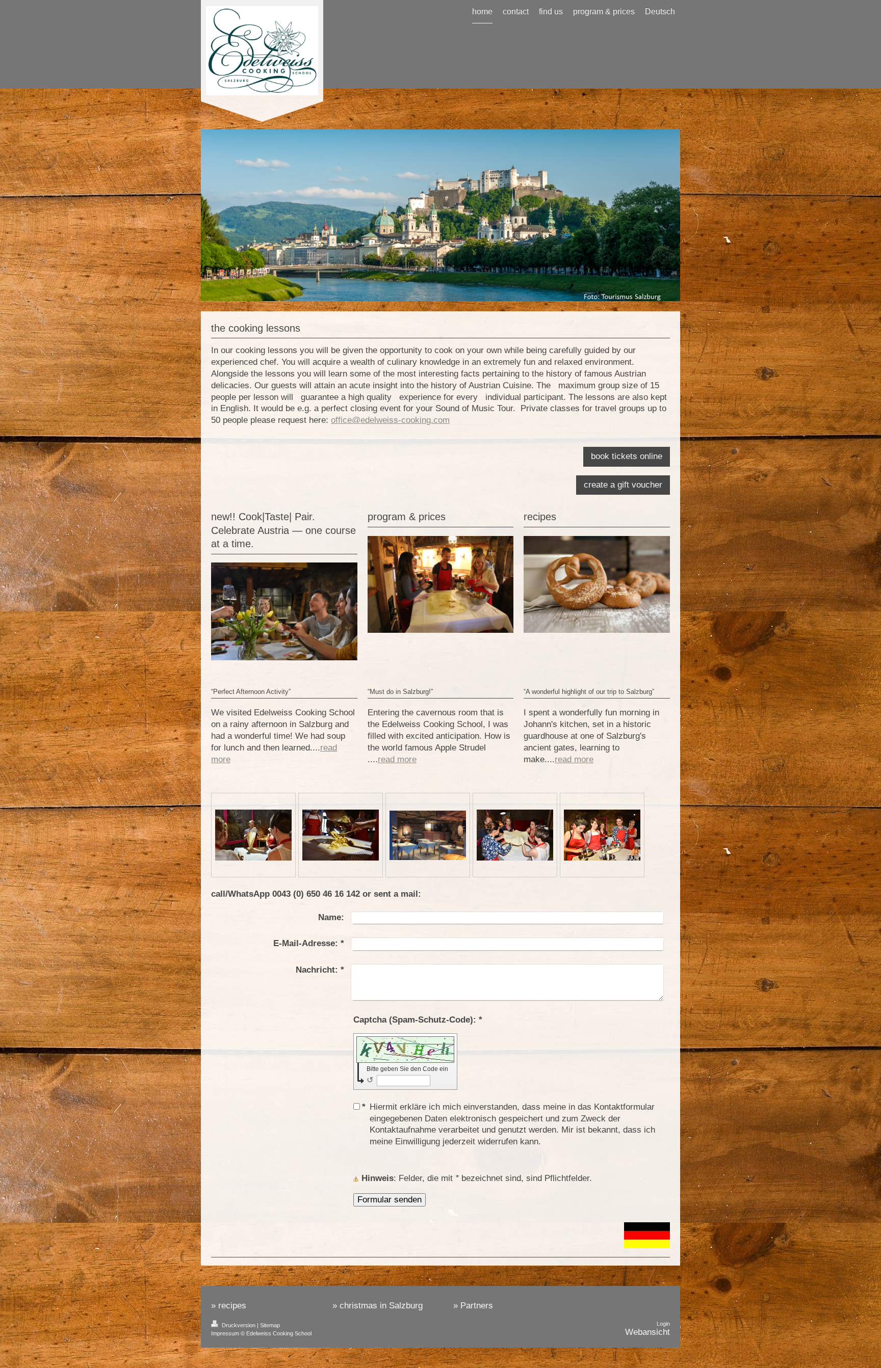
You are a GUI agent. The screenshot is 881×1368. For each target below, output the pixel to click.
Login (663, 1324)
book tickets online (626, 456)
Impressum (225, 1333)
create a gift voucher (623, 485)
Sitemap (270, 1325)
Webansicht (647, 1332)
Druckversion (238, 1325)
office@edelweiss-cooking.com (390, 420)
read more (397, 759)
